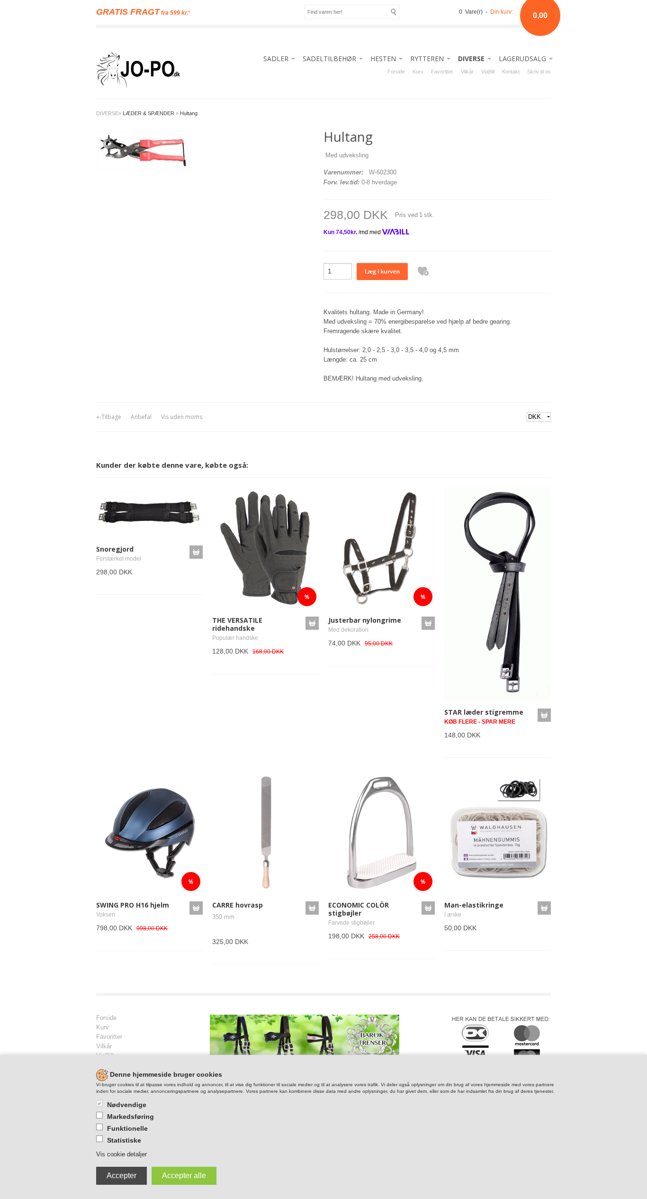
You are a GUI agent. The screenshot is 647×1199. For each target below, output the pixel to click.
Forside (396, 71)
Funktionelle (127, 1128)
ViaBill (487, 71)
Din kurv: (501, 12)
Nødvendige (126, 1104)
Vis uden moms (181, 417)
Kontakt (511, 71)
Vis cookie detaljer (121, 1154)
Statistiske (124, 1140)
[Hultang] (143, 150)
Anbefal (141, 417)
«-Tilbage (108, 417)
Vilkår (467, 71)
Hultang (189, 113)
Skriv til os (539, 71)
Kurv (418, 71)
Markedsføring (130, 1116)
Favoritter (442, 71)
